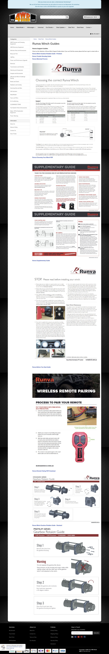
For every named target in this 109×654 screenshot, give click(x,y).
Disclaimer (53, 643)
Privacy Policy (54, 630)
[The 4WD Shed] (23, 16)
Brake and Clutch (14, 81)
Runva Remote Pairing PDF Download (43, 471)
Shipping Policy (54, 633)
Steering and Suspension (16, 70)
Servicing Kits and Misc (16, 88)
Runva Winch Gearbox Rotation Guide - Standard (47, 525)
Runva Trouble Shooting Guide (41, 56)
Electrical (12, 63)
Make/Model (20, 27)
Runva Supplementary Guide (41, 260)
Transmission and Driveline (17, 66)
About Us (12, 124)
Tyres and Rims (14, 98)
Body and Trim (14, 53)
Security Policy (54, 640)
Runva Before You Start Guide (41, 367)
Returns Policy (14, 127)
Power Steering (14, 116)
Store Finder (13, 133)
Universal (40, 27)
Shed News (80, 27)
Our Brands (49, 27)
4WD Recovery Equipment (17, 47)
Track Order (12, 633)
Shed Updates (60, 27)
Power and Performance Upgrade (18, 60)
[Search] (67, 17)
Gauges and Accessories (16, 73)
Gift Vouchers (13, 91)
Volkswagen (31, 27)
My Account (12, 630)
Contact (88, 27)
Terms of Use (33, 637)
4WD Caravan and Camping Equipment (17, 43)
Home (12, 27)
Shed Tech (71, 27)
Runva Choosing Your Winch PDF (42, 157)
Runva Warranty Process (39, 59)
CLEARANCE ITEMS (15, 104)
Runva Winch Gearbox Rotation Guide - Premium (47, 53)
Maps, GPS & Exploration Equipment (16, 111)
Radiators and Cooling (16, 84)
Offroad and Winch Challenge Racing (17, 77)
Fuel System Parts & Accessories (18, 107)
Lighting (12, 57)
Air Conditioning (14, 101)
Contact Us (13, 130)
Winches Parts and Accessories (18, 50)
